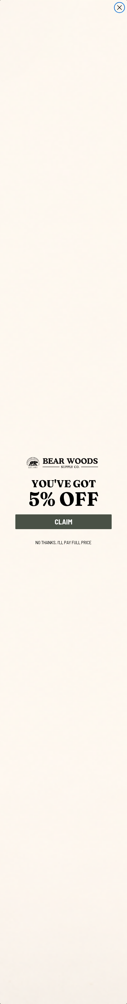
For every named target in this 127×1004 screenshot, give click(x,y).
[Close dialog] (119, 7)
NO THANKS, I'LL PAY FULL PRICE (63, 542)
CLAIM (63, 521)
